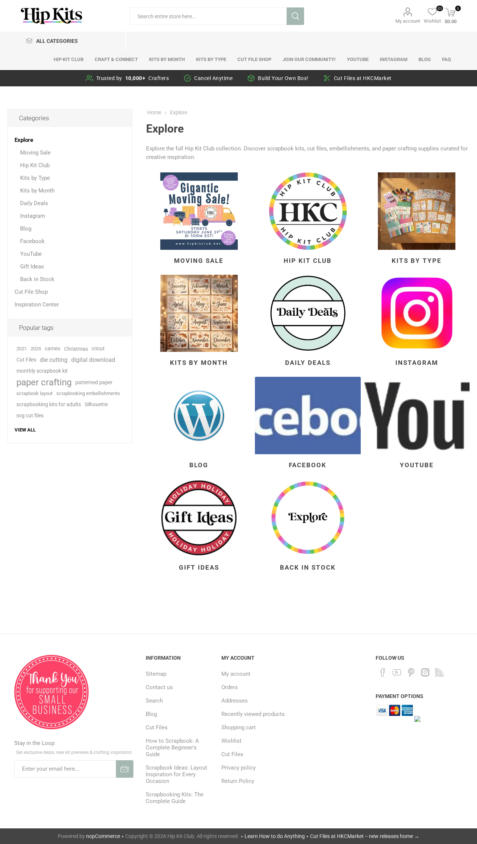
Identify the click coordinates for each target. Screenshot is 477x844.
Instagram (416, 362)
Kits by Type (417, 260)
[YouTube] (397, 672)
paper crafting (44, 382)
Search (295, 16)
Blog (198, 465)
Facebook (307, 465)
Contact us (159, 687)
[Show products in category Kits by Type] (416, 211)
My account (407, 21)
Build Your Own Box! (283, 78)
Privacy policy (238, 767)
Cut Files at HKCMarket (363, 78)
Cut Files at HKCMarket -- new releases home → (364, 836)
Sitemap (156, 674)
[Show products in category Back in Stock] (307, 518)
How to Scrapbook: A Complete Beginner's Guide (172, 748)
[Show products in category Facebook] (307, 415)
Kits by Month (199, 362)
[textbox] (208, 16)
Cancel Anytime (213, 78)
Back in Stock (308, 567)
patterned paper (94, 382)
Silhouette (96, 404)
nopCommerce (103, 836)
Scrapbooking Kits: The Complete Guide (174, 798)
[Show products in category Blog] (199, 415)
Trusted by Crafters (132, 78)
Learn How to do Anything (274, 836)
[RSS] (439, 672)
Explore (24, 140)
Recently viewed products (253, 714)
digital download (93, 359)
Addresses (234, 700)
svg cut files (30, 416)
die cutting (53, 359)
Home (154, 112)
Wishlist (231, 741)
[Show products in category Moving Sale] (199, 211)
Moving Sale (199, 260)
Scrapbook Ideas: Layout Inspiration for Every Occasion (176, 774)
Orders (229, 687)
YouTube (417, 465)
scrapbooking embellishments (88, 393)
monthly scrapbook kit (42, 371)
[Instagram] (425, 672)
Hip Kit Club (308, 260)
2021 (21, 348)
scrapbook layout (34, 393)
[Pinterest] (411, 672)
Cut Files (26, 360)
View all (25, 430)
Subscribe (124, 769)
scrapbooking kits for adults (48, 404)
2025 (36, 348)
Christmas (76, 349)
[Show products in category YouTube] (416, 415)
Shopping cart (238, 727)
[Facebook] (383, 672)
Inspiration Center (37, 304)
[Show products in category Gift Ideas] (199, 518)
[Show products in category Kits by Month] (199, 313)
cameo (52, 348)
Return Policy (237, 781)
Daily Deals (308, 362)
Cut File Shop (31, 292)
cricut (98, 348)
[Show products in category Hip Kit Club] (307, 211)
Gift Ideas (199, 567)
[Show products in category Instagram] (416, 313)
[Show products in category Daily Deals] (307, 313)
